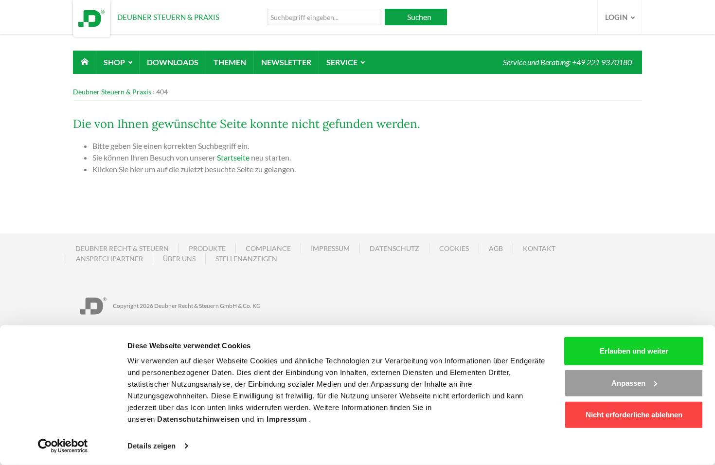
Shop (115, 62)
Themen (230, 62)
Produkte (207, 248)
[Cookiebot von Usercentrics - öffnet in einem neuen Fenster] (63, 446)
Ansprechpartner (109, 258)
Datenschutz (394, 248)
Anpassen (628, 382)
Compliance (268, 248)
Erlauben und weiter (634, 351)
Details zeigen (151, 446)
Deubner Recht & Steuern (122, 248)
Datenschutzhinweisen (199, 419)
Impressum (288, 419)
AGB (496, 248)
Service (342, 62)
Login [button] (617, 17)
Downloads (172, 62)
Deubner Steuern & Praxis (112, 92)
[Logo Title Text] (91, 17)
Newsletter (286, 62)
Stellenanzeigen (246, 258)
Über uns (179, 258)
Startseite (233, 157)
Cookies (454, 248)
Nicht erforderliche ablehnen (634, 415)
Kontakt (539, 248)
